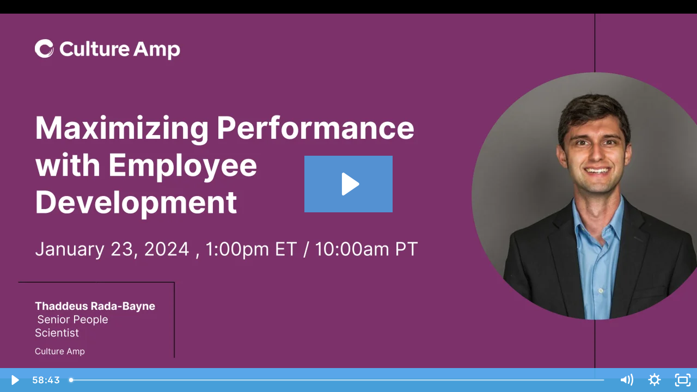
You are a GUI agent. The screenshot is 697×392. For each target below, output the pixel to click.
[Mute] (626, 380)
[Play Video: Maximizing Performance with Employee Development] (348, 184)
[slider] (338, 380)
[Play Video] (14, 380)
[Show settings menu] (654, 380)
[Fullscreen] (683, 380)
